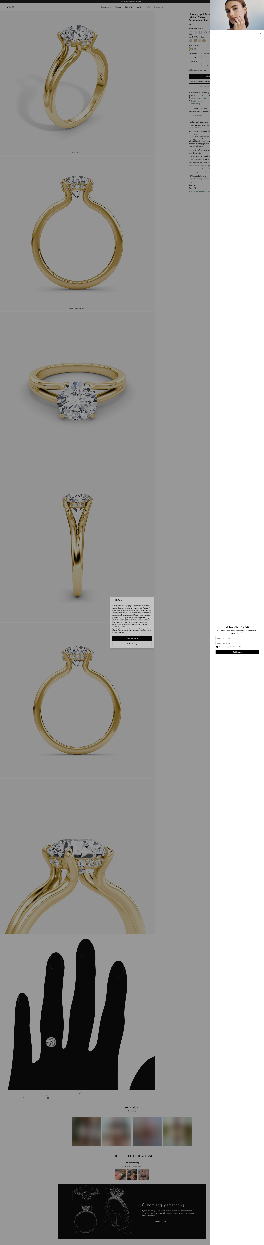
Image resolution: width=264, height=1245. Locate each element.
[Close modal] (132, 622)
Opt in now (237, 652)
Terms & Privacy (238, 647)
